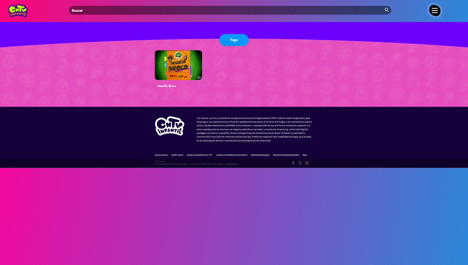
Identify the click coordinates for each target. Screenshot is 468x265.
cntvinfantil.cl (232, 164)
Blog (305, 155)
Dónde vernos (177, 155)
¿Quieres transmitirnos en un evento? (231, 155)
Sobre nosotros (161, 155)
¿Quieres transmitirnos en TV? (199, 155)
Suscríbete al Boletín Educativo (286, 155)
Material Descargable (260, 155)
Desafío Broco (167, 86)
